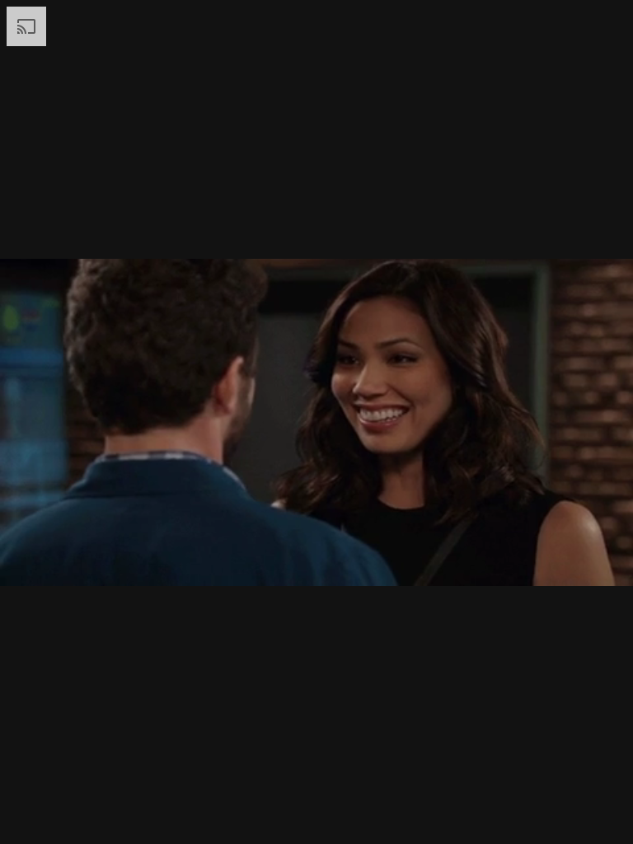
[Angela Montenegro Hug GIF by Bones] (316, 422)
